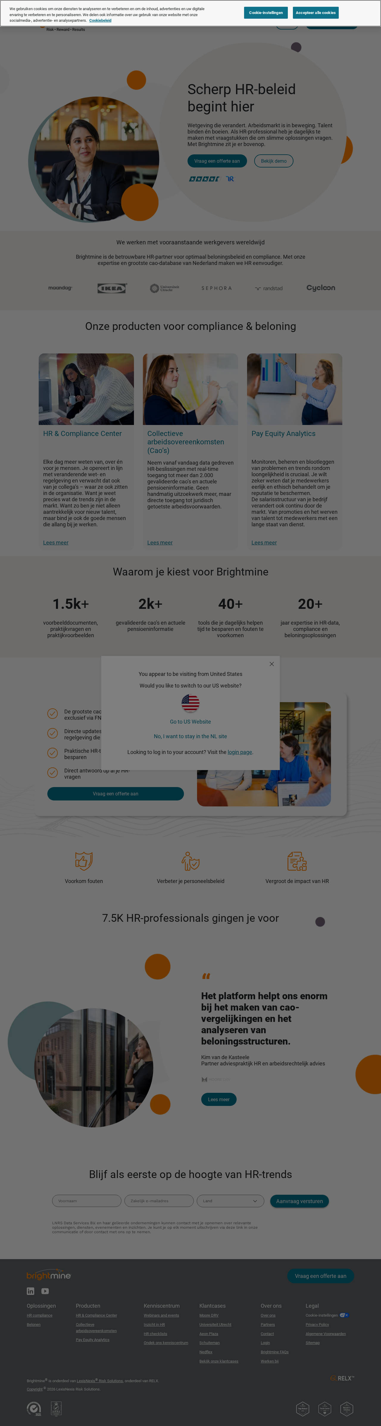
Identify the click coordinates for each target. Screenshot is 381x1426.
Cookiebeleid (100, 20)
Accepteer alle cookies (316, 12)
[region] (190, 13)
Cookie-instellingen (265, 12)
